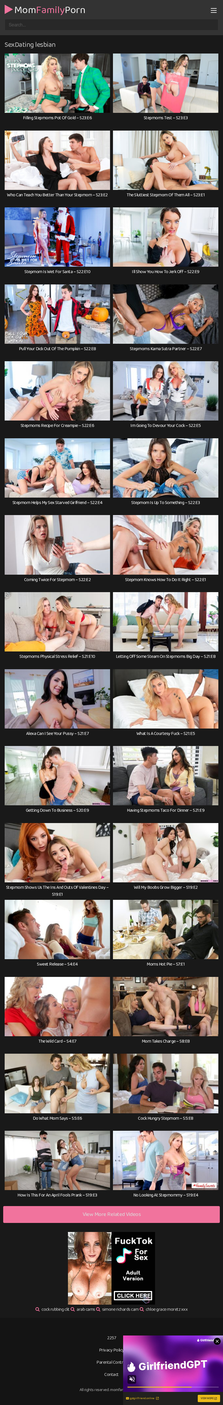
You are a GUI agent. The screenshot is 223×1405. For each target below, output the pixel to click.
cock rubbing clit (56, 1309)
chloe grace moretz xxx (167, 1309)
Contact (111, 1374)
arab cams (86, 1309)
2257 (111, 1338)
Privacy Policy (111, 1350)
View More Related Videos (111, 1214)
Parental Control (111, 1362)
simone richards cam (120, 1309)
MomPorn (49, 9)
